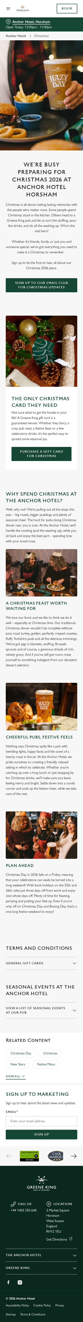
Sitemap (11, 1314)
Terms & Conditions (32, 1314)
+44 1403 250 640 (24, 1210)
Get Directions (56, 1239)
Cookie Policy (42, 1305)
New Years (17, 1064)
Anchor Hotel (16, 36)
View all (13, 1076)
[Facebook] (8, 1282)
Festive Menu (46, 1064)
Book (67, 8)
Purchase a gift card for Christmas (41, 454)
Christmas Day (20, 1053)
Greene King (18, 1268)
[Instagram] (20, 1282)
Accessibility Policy (17, 1305)
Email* (12, 1112)
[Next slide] (73, 1156)
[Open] (8, 8)
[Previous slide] (9, 1156)
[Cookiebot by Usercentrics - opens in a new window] (59, 577)
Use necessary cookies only (41, 740)
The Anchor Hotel (23, 1255)
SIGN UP (41, 1134)
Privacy (59, 1305)
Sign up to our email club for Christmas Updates (41, 285)
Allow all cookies (42, 726)
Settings (62, 712)
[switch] (71, 667)
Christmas (50, 1053)
